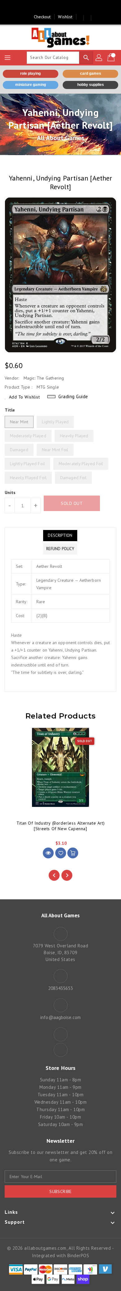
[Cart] (111, 57)
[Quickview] (48, 853)
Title (10, 410)
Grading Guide (73, 396)
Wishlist (65, 17)
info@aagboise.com (60, 1017)
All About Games (60, 138)
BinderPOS (78, 1255)
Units (10, 492)
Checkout (42, 17)
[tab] (60, 535)
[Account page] (99, 57)
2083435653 (60, 988)
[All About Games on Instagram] (66, 7)
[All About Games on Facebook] (54, 7)
